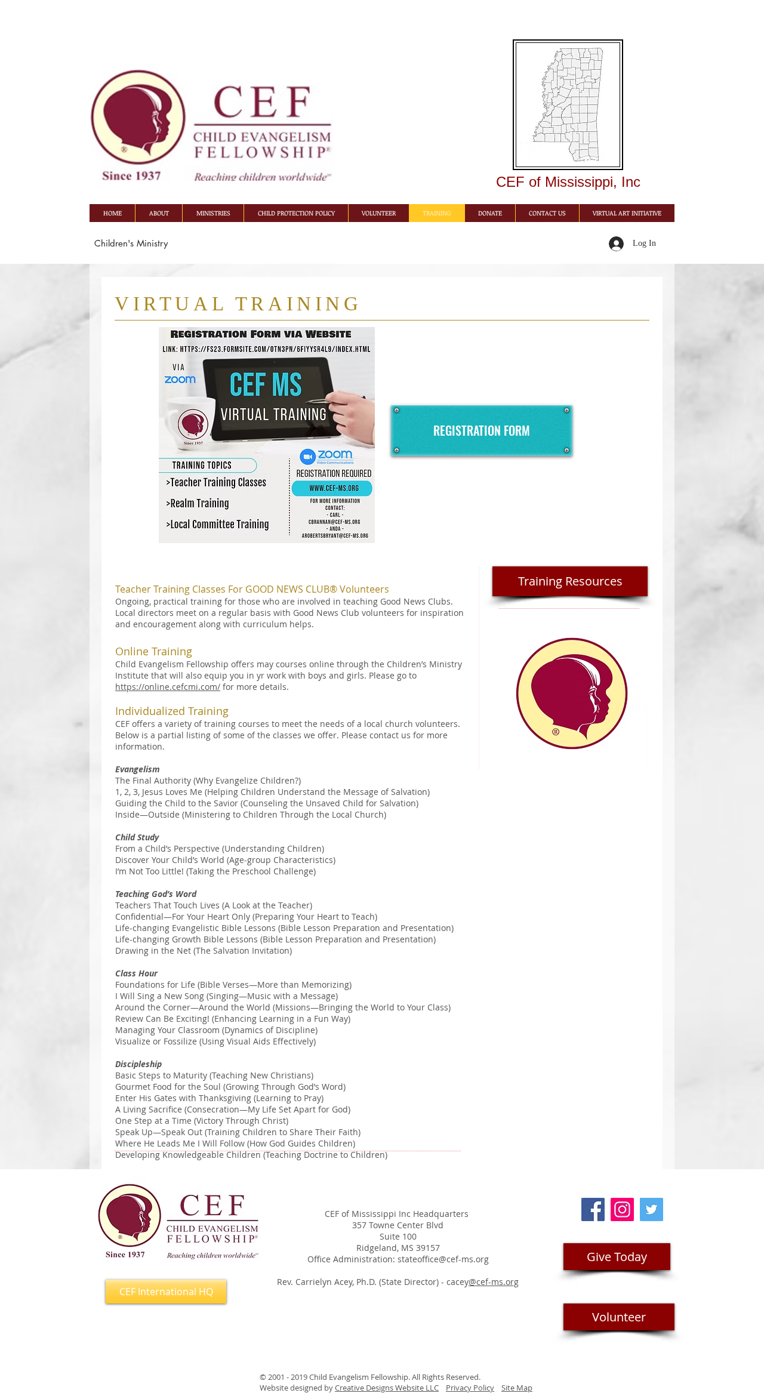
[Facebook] (593, 1209)
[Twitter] (651, 1209)
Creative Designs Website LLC (387, 1387)
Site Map (516, 1387)
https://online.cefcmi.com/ (167, 686)
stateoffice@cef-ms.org (443, 1259)
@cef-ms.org (494, 1281)
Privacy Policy (470, 1387)
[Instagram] (622, 1209)
